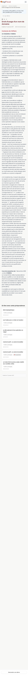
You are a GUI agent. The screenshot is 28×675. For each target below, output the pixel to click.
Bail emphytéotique (8, 310)
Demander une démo (14, 672)
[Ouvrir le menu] (25, 2)
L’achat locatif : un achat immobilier (13, 342)
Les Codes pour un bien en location (13, 320)
